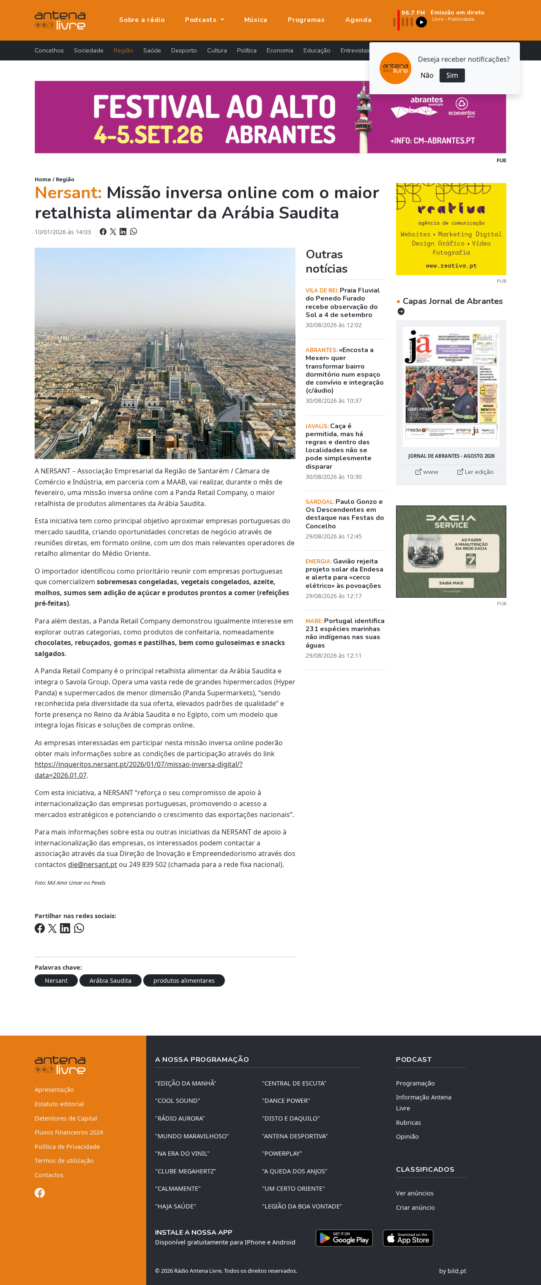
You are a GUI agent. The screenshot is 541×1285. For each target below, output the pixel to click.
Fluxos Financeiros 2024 (69, 1132)
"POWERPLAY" (282, 1153)
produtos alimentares (184, 980)
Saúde (152, 50)
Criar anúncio (415, 1207)
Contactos (49, 1175)
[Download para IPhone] (408, 1238)
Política (247, 50)
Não (427, 75)
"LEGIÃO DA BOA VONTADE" (302, 1206)
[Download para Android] (344, 1238)
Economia (280, 50)
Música (256, 20)
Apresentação (54, 1089)
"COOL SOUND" (177, 1100)
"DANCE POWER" (286, 1100)
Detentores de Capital (66, 1118)
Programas (306, 20)
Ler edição (478, 472)
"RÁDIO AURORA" (180, 1118)
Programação (415, 1083)
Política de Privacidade (67, 1147)
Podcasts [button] (202, 20)
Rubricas (408, 1122)
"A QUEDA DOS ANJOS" (295, 1171)
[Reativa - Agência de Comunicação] (451, 228)
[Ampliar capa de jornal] (451, 387)
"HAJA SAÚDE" (175, 1206)
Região (123, 50)
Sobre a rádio (142, 20)
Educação (317, 50)
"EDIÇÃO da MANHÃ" (185, 1083)
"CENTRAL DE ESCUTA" (294, 1083)
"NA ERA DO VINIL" (182, 1153)
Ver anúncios (415, 1193)
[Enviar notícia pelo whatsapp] (132, 231)
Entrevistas (355, 50)
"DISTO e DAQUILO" (291, 1118)
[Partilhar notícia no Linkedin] (124, 231)
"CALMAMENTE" (178, 1188)
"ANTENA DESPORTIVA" (295, 1136)
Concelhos (49, 50)
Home (43, 179)
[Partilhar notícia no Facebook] (104, 231)
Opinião (407, 1136)
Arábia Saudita (110, 980)
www (429, 472)
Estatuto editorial (59, 1104)
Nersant (56, 980)
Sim (452, 75)
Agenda (358, 20)
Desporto (184, 50)
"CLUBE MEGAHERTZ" (185, 1171)
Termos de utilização (64, 1160)
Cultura (217, 50)
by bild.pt (452, 1271)
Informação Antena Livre (423, 1102)
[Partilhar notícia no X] (114, 231)
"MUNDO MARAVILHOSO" (192, 1136)
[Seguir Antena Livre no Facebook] (40, 1194)
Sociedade (89, 50)
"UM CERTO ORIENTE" (293, 1188)
